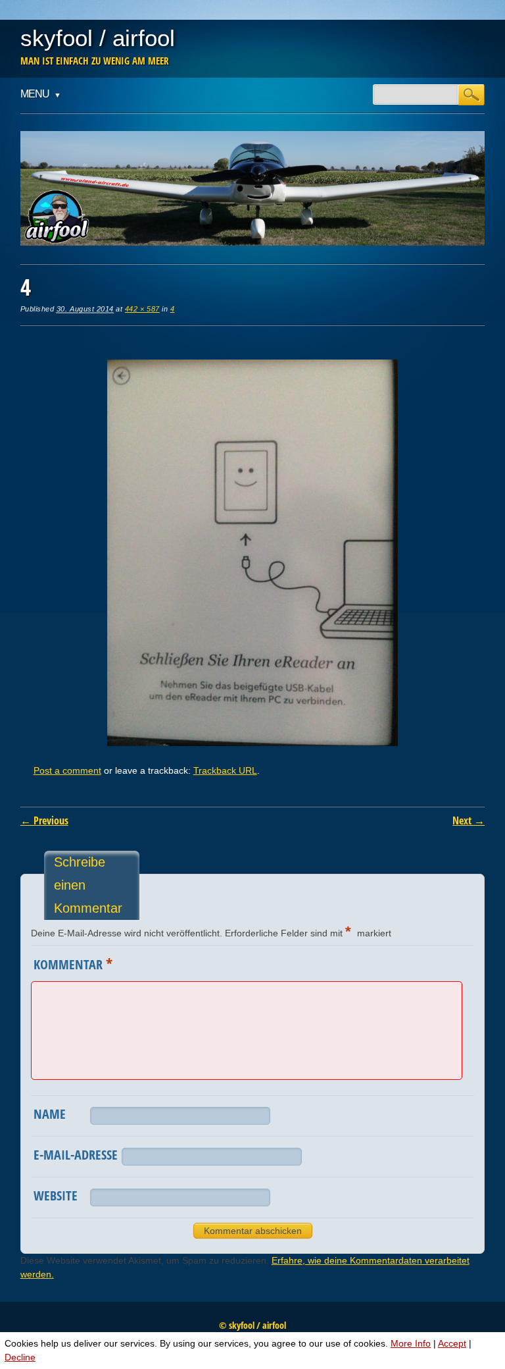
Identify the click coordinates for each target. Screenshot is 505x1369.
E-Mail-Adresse (76, 1155)
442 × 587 (142, 309)
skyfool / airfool (97, 38)
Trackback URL (225, 770)
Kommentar (73, 963)
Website (56, 1195)
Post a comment (67, 770)
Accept (452, 1343)
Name (50, 1114)
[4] (252, 743)
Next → (468, 820)
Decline (20, 1357)
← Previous (44, 820)
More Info (411, 1343)
